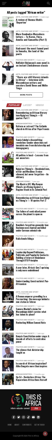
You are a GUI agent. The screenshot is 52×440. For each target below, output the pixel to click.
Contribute (26, 424)
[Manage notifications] (45, 433)
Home (10, 424)
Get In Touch (39, 424)
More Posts (26, 95)
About (16, 424)
